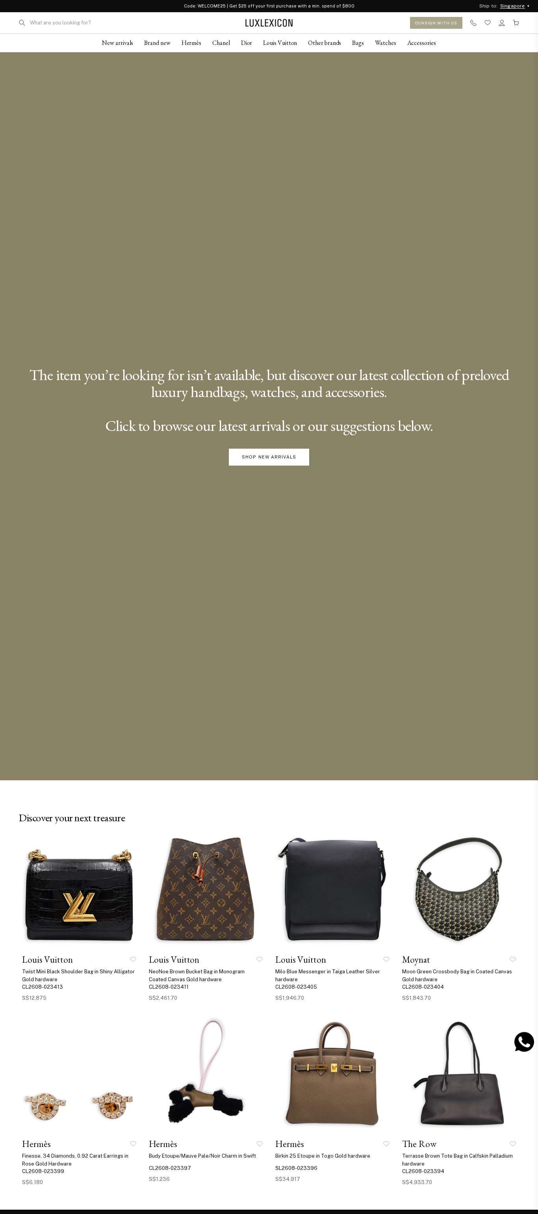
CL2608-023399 (43, 1171)
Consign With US (436, 22)
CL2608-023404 (423, 987)
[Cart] (516, 23)
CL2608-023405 (296, 987)
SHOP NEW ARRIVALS (269, 457)
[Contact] (473, 23)
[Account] (502, 23)
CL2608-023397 (170, 1168)
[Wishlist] (487, 23)
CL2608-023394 (423, 1171)
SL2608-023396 (296, 1168)
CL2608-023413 (42, 987)
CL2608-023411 (169, 987)
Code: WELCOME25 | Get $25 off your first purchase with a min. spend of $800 (269, 6)
